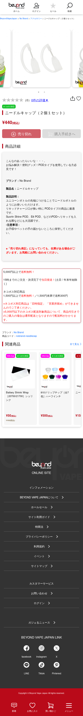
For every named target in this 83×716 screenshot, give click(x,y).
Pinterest (56, 673)
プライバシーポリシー (39, 536)
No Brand (23, 18)
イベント (39, 556)
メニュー (69, 710)
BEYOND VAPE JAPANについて (39, 497)
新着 (14, 710)
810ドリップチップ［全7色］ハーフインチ (55, 394)
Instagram (41, 656)
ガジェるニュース (39, 622)
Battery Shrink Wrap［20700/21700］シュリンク (19, 396)
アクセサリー (36, 18)
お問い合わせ (39, 593)
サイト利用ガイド (39, 517)
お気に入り (32, 710)
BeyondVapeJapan (8, 18)
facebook (26, 656)
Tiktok (41, 673)
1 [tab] (39, 91)
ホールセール (39, 507)
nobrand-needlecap (26, 335)
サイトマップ (39, 566)
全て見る (74, 344)
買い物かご (50, 710)
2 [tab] (44, 91)
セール (53, 10)
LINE (26, 673)
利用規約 (39, 546)
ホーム (16, 10)
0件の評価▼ (39, 100)
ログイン (39, 603)
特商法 (39, 527)
